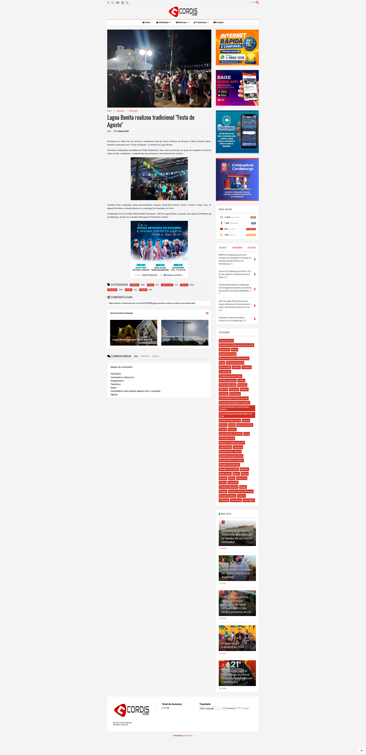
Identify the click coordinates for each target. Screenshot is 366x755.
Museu (236, 474)
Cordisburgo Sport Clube (230, 376)
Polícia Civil (242, 478)
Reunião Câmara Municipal (241, 491)
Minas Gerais (225, 474)
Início (147, 22)
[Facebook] (108, 2)
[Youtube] (117, 2)
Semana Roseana (227, 496)
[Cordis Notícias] (183, 16)
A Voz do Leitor (226, 341)
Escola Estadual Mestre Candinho (234, 403)
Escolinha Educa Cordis (229, 420)
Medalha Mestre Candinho (231, 460)
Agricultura (224, 349)
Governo (232, 429)
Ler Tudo (222, 548)
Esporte (245, 420)
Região (243, 487)
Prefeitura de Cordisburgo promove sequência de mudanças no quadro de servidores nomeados (237, 534)
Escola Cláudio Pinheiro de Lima (233, 398)
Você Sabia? (248, 500)
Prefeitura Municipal (228, 487)
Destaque (133, 111)
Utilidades (163, 22)
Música (244, 474)
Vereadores (235, 500)
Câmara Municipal (227, 385)
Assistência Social (227, 354)
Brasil (221, 363)
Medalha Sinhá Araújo (229, 465)
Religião (223, 491)
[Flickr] (122, 2)
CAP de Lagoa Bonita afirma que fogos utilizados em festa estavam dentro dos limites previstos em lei (236, 604)
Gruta (246, 434)
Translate (245, 708)
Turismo (241, 496)
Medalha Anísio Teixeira (230, 451)
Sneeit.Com (188, 736)
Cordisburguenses (227, 380)
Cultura (241, 380)
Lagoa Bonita (225, 447)
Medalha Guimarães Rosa (231, 456)
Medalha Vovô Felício (228, 469)
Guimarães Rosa (226, 438)
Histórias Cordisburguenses (231, 443)
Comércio (246, 367)
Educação (233, 389)
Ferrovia (223, 425)
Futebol (222, 429)
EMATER (223, 389)
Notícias (182, 22)
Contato (220, 22)
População (233, 482)
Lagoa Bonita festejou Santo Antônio (132, 339)
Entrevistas (235, 394)
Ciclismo (236, 367)
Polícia (232, 478)
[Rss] (127, 2)
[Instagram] (112, 2)
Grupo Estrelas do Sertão (230, 434)
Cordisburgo (224, 372)
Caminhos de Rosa (235, 363)
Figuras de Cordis (244, 425)
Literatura (237, 447)
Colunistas (201, 22)
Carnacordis (224, 367)
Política (222, 482)
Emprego (223, 394)
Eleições (244, 389)
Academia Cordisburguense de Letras (236, 345)
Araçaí (234, 349)
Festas (232, 425)
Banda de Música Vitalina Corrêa (234, 358)
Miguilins (244, 469)
